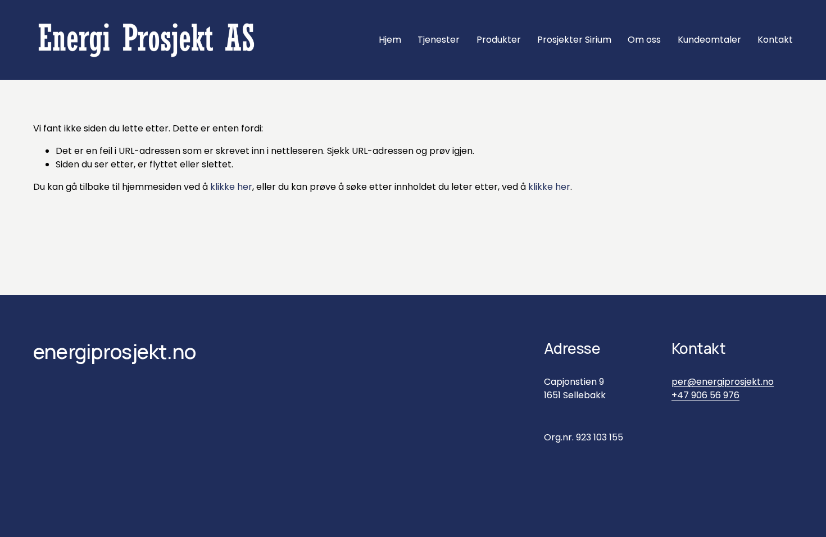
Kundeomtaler (709, 39)
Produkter (498, 39)
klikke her (231, 186)
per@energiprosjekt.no (722, 381)
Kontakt (775, 39)
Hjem (390, 39)
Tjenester (438, 39)
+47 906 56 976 (705, 395)
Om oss (644, 39)
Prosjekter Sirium (574, 39)
